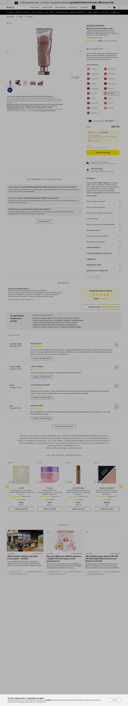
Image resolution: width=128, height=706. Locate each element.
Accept (115, 700)
